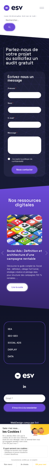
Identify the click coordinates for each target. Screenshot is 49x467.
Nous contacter (24, 169)
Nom (10, 103)
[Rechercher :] (22, 20)
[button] (2, 253)
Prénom (12, 88)
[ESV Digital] (13, 8)
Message (12, 133)
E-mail (11, 118)
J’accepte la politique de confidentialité (22, 160)
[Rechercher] (9, 27)
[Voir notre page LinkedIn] (24, 386)
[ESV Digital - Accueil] (24, 376)
